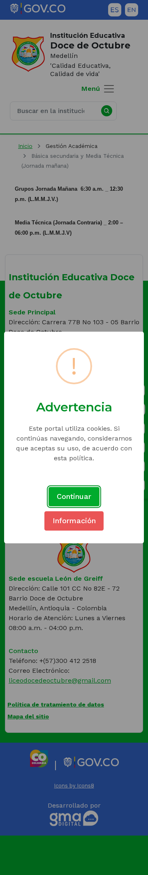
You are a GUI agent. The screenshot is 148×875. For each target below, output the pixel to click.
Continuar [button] (74, 496)
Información (74, 520)
